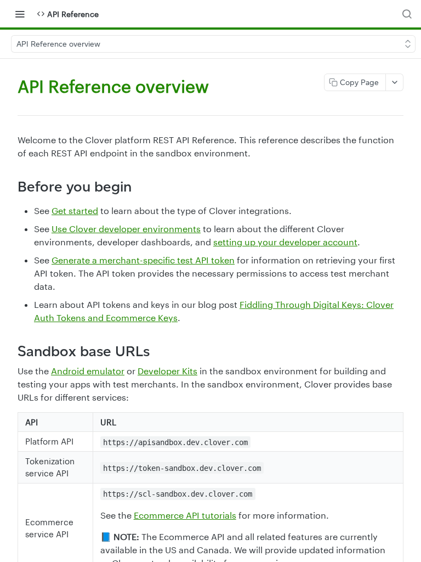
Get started (75, 210)
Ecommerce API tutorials (185, 515)
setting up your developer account (285, 242)
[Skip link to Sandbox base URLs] (10, 351)
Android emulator (87, 371)
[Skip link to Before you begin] (10, 186)
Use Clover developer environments (126, 228)
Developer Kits (167, 371)
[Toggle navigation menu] (20, 14)
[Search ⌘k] (407, 14)
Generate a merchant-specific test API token (143, 260)
